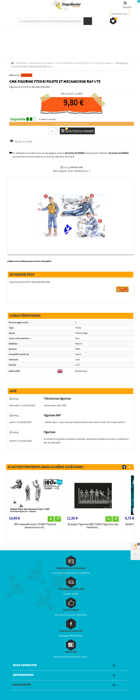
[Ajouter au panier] (58, 519)
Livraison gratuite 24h (71, 589)
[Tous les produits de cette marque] (122, 289)
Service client (71, 610)
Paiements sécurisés (70, 631)
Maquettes (21, 63)
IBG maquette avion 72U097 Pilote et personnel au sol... (35, 526)
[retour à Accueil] (12, 63)
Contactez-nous (119, 13)
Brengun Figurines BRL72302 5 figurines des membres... (93, 526)
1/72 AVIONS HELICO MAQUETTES (72, 63)
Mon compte (22, 684)
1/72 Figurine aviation (102, 63)
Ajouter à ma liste (23, 141)
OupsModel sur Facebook (71, 568)
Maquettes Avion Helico (41, 63)
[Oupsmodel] (65, 5)
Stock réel (71, 652)
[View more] (51, 519)
